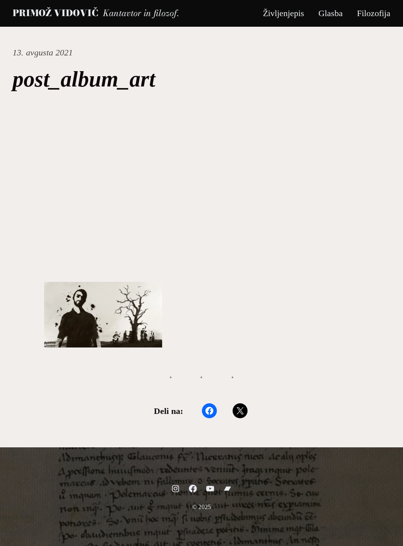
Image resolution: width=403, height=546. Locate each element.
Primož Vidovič (55, 13)
